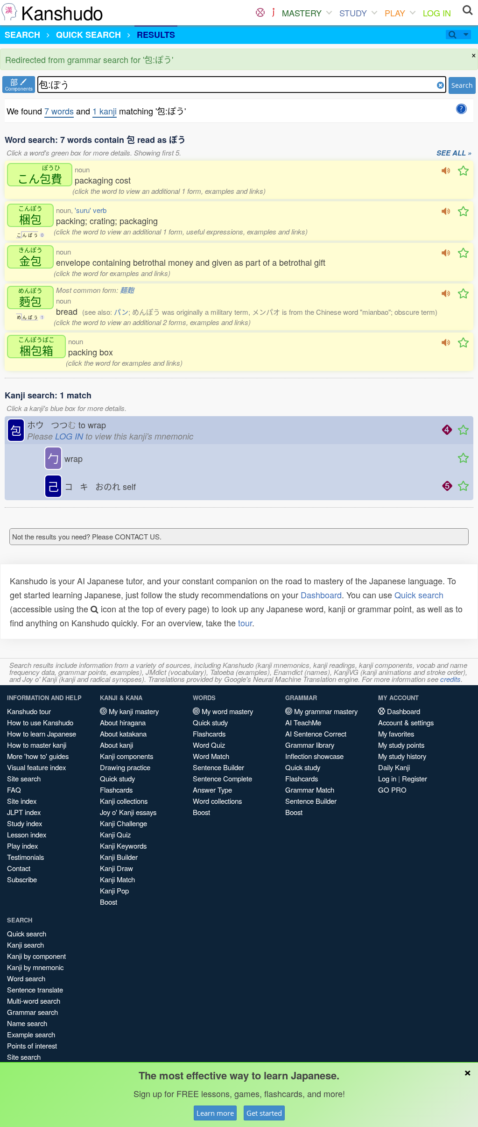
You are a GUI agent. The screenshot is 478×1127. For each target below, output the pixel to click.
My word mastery (226, 711)
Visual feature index (36, 767)
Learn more (215, 1113)
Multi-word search (33, 1001)
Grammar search (32, 1012)
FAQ (14, 789)
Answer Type (212, 789)
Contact (18, 868)
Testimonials (25, 857)
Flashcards (116, 789)
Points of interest (32, 1045)
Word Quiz (209, 745)
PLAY (395, 13)
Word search (26, 978)
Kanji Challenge (123, 823)
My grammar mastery (325, 711)
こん (39, 174)
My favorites (396, 733)
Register (414, 778)
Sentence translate (35, 989)
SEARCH (22, 34)
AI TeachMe (303, 722)
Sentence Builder (218, 767)
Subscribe (22, 879)
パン (121, 312)
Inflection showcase (314, 756)
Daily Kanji (394, 767)
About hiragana (123, 722)
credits (450, 679)
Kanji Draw (116, 868)
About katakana (123, 733)
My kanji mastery (133, 711)
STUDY (353, 13)
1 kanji (104, 111)
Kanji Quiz (115, 834)
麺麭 (127, 290)
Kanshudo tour (29, 711)
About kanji (116, 745)
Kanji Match (117, 879)
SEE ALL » (453, 153)
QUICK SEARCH (88, 34)
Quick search (418, 594)
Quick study (117, 778)
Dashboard (321, 594)
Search (462, 85)
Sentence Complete (222, 778)
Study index (24, 823)
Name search (27, 1023)
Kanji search (25, 945)
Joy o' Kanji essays (128, 812)
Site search (24, 778)
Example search (31, 1034)
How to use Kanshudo (40, 722)
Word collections (217, 801)
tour (245, 623)
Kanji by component (36, 956)
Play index (22, 846)
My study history (402, 756)
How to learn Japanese (41, 733)
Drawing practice (125, 767)
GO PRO (392, 789)
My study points (401, 745)
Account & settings (406, 722)
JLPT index (24, 812)
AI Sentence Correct (315, 733)
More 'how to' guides (38, 756)
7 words (59, 111)
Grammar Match (309, 789)
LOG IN (437, 13)
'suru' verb (90, 210)
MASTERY (302, 13)
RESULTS (156, 34)
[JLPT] (273, 12)
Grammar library (309, 745)
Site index (21, 801)
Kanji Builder (119, 857)
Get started (264, 1113)
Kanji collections (124, 801)
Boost (108, 902)
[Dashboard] (260, 12)
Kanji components (126, 756)
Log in (387, 778)
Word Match (211, 756)
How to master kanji (36, 745)
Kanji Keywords (123, 846)
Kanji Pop (114, 890)
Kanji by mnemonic (35, 967)
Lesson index (26, 834)
